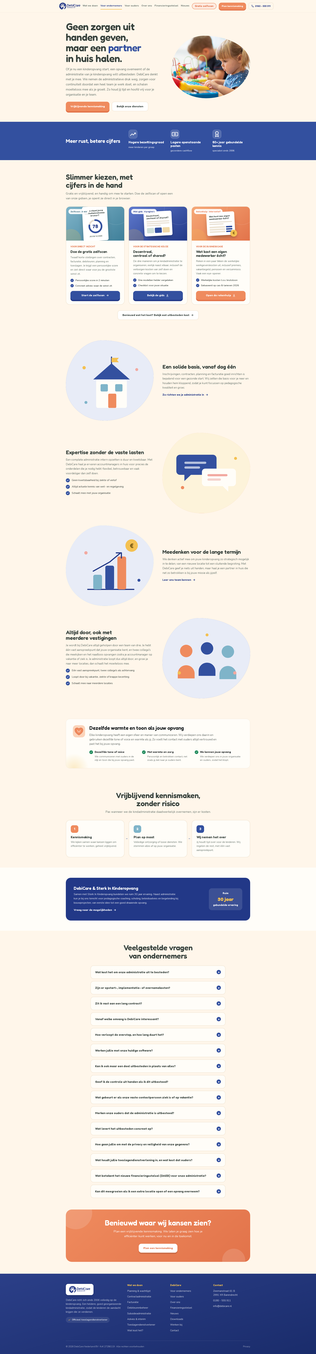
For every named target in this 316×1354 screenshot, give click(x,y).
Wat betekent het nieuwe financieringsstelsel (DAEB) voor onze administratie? (157, 1176)
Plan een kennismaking (158, 1248)
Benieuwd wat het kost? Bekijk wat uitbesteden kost (155, 315)
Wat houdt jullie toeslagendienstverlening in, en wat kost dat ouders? (157, 1160)
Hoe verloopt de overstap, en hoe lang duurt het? (157, 1035)
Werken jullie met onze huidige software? (157, 1050)
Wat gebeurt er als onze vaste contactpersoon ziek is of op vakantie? (157, 1097)
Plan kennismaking (232, 6)
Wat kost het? (135, 1330)
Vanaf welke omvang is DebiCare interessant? (157, 1019)
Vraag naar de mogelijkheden (93, 909)
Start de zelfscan (93, 295)
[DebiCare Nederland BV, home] (69, 6)
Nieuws (185, 5)
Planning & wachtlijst (139, 1291)
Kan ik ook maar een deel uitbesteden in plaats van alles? (157, 1066)
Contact (174, 1330)
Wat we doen (90, 5)
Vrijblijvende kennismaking (87, 106)
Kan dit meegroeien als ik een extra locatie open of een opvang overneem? (157, 1191)
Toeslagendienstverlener (141, 1324)
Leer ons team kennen (176, 579)
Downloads (176, 1319)
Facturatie (133, 1302)
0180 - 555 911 (263, 6)
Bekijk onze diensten (130, 106)
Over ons (146, 5)
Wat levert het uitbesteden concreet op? (157, 1129)
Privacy (246, 1346)
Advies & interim (136, 1319)
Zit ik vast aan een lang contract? (157, 1003)
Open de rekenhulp (218, 295)
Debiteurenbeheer (137, 1307)
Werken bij (176, 1324)
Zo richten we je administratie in (183, 394)
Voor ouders (132, 5)
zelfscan (204, 6)
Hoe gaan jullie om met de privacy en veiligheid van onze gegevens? (157, 1144)
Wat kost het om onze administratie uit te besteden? (157, 972)
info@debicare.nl (222, 1306)
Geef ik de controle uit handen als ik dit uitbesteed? (157, 1082)
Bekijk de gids (155, 295)
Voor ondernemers (111, 5)
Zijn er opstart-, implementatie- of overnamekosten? (157, 988)
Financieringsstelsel (166, 5)
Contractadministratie (139, 1296)
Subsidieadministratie (139, 1313)
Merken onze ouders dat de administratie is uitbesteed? (157, 1113)
